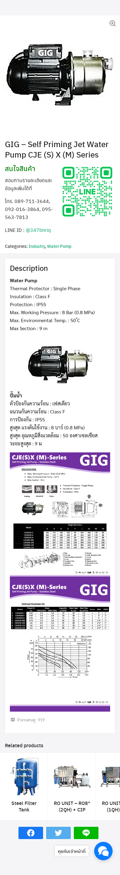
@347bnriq (38, 229)
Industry (37, 246)
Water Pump (59, 246)
